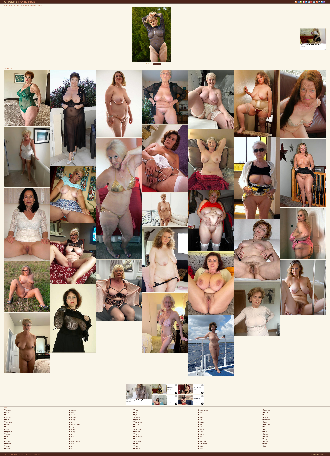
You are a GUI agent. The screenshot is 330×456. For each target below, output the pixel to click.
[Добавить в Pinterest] (311, 2)
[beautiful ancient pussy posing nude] (73, 318)
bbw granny (9, 422)
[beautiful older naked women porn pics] (165, 209)
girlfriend (138, 417)
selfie (266, 412)
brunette (73, 410)
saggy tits (267, 410)
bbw (7, 419)
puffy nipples (203, 443)
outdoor (201, 427)
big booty (9, 431)
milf (200, 412)
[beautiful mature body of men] (165, 259)
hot (136, 439)
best (7, 429)
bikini (7, 436)
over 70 (201, 436)
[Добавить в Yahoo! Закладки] (324, 2)
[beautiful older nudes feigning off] (27, 98)
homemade (138, 436)
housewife (138, 441)
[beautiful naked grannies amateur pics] (257, 178)
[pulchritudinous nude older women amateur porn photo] (151, 34)
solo (265, 422)
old (200, 419)
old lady (202, 422)
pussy (201, 446)
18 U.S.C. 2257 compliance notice (32, 454)
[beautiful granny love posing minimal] (119, 103)
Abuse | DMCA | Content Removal (13, 454)
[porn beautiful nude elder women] (119, 290)
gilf (136, 415)
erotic (72, 443)
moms (201, 415)
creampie (73, 431)
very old (266, 439)
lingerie (137, 448)
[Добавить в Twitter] (322, 2)
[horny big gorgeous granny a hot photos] (211, 159)
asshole (8, 417)
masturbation (203, 410)
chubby (72, 419)
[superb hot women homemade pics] (27, 286)
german (137, 412)
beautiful (8, 427)
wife (265, 443)
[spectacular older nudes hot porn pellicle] (165, 97)
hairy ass (138, 429)
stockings (267, 424)
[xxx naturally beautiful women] (73, 253)
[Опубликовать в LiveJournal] (309, 2)
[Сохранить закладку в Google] (301, 2)
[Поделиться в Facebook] (299, 2)
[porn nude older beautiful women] (27, 343)
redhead (202, 448)
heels (137, 434)
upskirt (266, 434)
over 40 (201, 429)
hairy (136, 427)
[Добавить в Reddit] (314, 2)
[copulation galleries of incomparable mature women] (303, 173)
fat (71, 446)
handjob (137, 431)
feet (71, 448)
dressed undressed (76, 439)
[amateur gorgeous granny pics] (73, 118)
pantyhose (202, 441)
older (201, 424)
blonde (8, 441)
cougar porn (74, 427)
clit (71, 422)
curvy (72, 436)
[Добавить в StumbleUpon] (317, 2)
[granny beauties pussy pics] (303, 287)
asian (7, 412)
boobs (8, 446)
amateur (8, 410)
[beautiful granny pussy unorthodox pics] (165, 158)
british (8, 448)
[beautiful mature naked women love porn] (257, 250)
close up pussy (75, 424)
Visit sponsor (156, 64)
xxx (265, 446)
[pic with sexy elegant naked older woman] (27, 157)
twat (265, 431)
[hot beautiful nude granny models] (211, 99)
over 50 (201, 431)
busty (72, 412)
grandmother (139, 422)
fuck (136, 410)
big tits (8, 434)
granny (137, 424)
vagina (266, 436)
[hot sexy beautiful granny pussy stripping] (119, 199)
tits (265, 429)
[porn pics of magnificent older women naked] (303, 233)
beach (8, 424)
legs (136, 446)
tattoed (266, 427)
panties (201, 439)
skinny (266, 417)
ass (7, 415)
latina (137, 443)
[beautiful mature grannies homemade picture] (303, 104)
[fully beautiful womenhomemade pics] (257, 103)
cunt (71, 434)
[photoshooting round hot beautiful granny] (165, 323)
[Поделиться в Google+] (304, 2)
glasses (137, 419)
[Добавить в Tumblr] (319, 2)
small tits (267, 419)
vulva (266, 441)
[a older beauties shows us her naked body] (27, 224)
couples (72, 429)
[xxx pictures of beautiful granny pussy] (211, 345)
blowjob (8, 443)
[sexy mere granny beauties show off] (257, 308)
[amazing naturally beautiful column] (211, 283)
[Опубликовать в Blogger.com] (296, 2)
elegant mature (75, 441)
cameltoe (73, 417)
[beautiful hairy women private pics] (211, 220)
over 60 (201, 434)
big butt (72, 415)
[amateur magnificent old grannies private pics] (73, 194)
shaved (266, 415)
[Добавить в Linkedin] (306, 2)
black (7, 439)
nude (201, 417)
